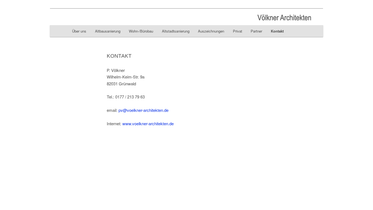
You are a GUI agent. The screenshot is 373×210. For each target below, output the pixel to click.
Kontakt (277, 31)
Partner (256, 31)
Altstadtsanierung (176, 31)
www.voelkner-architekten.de (147, 123)
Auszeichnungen (211, 31)
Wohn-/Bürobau (141, 31)
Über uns (79, 31)
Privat (237, 31)
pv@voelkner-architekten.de (143, 110)
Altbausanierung (107, 31)
